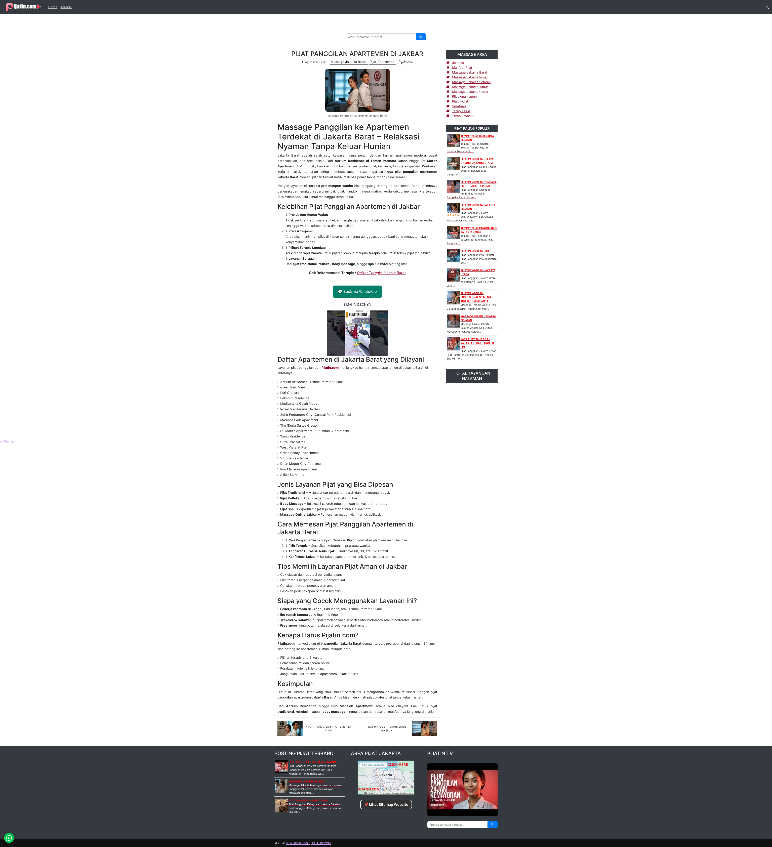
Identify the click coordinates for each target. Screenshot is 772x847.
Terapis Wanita (463, 116)
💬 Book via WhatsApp (357, 291)
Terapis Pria (461, 111)
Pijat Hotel (460, 101)
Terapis (66, 7)
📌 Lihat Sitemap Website (386, 804)
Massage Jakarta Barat (349, 62)
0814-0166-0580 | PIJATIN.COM (308, 843)
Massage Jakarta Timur (470, 87)
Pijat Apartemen (382, 62)
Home (52, 7)
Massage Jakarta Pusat (470, 77)
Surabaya (459, 106)
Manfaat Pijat (462, 68)
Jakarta (458, 63)
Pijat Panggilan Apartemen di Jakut (329, 728)
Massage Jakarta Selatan (471, 82)
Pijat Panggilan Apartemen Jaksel (386, 728)
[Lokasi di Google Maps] (386, 777)
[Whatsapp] (9, 838)
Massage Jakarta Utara (470, 92)
